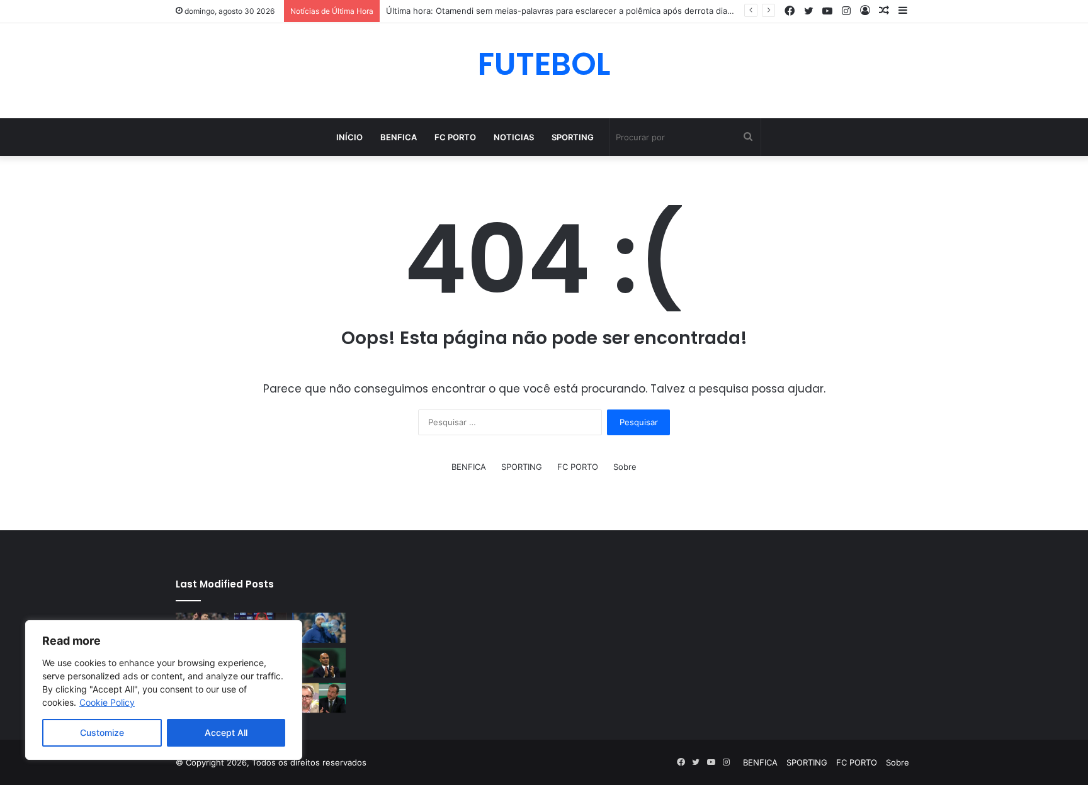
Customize (102, 732)
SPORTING (573, 137)
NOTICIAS (514, 137)
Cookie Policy (107, 702)
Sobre (625, 467)
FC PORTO (455, 137)
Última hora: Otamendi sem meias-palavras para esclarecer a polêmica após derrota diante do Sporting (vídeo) (602, 11)
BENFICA (398, 137)
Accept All (226, 732)
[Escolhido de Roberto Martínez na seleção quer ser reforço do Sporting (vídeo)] (319, 663)
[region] (163, 690)
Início (349, 137)
